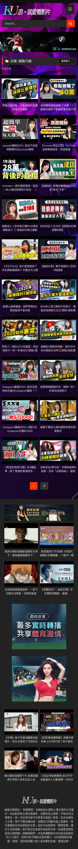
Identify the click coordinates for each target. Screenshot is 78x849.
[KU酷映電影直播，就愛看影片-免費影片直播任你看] (32, 11)
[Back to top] (67, 838)
